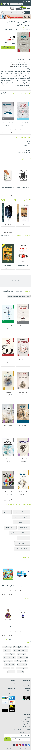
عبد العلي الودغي (22, 495)
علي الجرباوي (7, 461)
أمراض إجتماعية (18, 647)
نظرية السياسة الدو (8, 492)
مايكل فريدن (22, 329)
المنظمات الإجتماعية (9, 664)
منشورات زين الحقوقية (22, 549)
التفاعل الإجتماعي (10, 654)
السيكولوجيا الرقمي (23, 359)
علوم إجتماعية (26, 642)
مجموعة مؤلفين (22, 395)
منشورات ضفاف (24, 527)
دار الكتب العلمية (10, 527)
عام (13, 668)
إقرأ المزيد (27, 87)
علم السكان (20, 671)
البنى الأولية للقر (8, 359)
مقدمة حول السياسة (8, 459)
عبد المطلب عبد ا (22, 362)
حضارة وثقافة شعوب (22, 668)
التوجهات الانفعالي (23, 459)
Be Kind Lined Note (8, 187)
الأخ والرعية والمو (23, 426)
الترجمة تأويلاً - (8, 392)
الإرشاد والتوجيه (7, 647)
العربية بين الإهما (23, 492)
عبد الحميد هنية (22, 428)
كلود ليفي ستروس (7, 362)
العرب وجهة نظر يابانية (23, 265)
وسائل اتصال (11, 671)
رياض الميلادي (7, 395)
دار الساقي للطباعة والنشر (21, 522)
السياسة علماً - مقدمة (8, 123)
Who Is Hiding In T (8, 586)
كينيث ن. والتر (7, 495)
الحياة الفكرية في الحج (23, 123)
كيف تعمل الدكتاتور (23, 225)
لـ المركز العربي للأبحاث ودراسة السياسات (19, 296)
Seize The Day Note (23, 187)
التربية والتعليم (21, 654)
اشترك (7, 739)
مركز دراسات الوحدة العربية (21, 517)
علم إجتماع (6, 668)
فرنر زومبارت (7, 329)
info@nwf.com (26, 724)
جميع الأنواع (15, 64)
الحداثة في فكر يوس (8, 426)
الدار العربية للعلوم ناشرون (21, 512)
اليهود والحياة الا (8, 326)
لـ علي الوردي (8, 268)
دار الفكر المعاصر (24, 538)
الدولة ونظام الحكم (23, 392)
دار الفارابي (6, 512)
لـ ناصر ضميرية (23, 125)
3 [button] (15, 130)
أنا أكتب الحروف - (23, 586)
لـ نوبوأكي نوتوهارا (23, 268)
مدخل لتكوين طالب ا (8, 225)
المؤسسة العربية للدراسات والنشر (19, 533)
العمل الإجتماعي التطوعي (21, 661)
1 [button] (20, 130)
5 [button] (10, 130)
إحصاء (26, 647)
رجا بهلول (22, 461)
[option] (23, 112)
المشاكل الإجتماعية (22, 664)
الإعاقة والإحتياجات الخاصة (20, 650)
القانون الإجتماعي (8, 661)
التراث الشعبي (7, 650)
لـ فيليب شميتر (8, 125)
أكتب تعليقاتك (25, 280)
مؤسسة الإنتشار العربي (22, 543)
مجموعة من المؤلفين (24, 27)
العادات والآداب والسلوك (9, 657)
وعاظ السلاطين (7, 265)
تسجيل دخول (25, 1)
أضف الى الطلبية (9, 48)
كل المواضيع (4, 640)
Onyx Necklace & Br (23, 627)
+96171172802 (26, 722)
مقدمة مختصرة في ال (23, 326)
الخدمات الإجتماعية (23, 657)
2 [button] (18, 130)
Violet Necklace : (8, 627)
